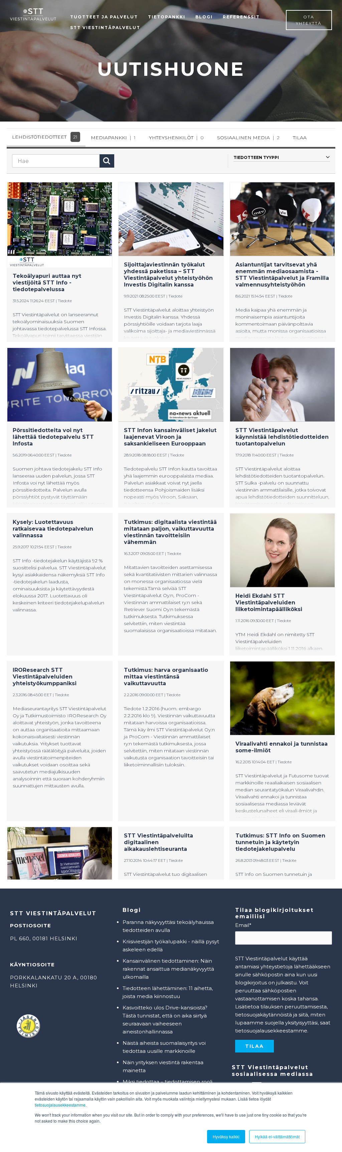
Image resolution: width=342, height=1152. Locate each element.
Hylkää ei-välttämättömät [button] (277, 1136)
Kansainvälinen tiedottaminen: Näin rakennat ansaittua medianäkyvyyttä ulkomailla (168, 969)
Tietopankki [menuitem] (166, 16)
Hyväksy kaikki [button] (226, 1136)
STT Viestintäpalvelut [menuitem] (105, 27)
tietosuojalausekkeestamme (60, 1105)
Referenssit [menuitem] (241, 16)
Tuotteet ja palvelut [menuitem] (104, 16)
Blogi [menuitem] (204, 16)
